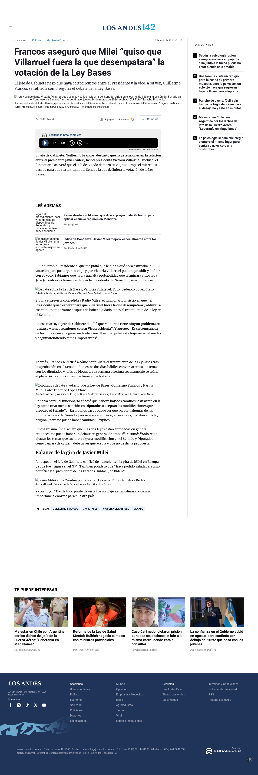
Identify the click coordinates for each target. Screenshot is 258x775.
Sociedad (76, 705)
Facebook (10, 705)
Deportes (75, 715)
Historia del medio (220, 699)
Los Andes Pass (172, 689)
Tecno (120, 710)
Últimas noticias (80, 689)
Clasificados (170, 699)
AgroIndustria (124, 705)
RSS (211, 694)
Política (36, 40)
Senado (138, 508)
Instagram (19, 705)
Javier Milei (90, 508)
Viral (119, 715)
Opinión (121, 689)
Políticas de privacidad (223, 689)
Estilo (119, 699)
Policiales (76, 710)
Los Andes (20, 40)
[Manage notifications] (250, 759)
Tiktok (27, 705)
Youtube (44, 705)
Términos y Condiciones (223, 684)
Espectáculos (78, 720)
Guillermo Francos (65, 508)
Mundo (120, 684)
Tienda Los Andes (174, 694)
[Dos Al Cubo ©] (223, 753)
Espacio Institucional (129, 720)
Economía (76, 699)
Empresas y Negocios (129, 694)
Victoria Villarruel (116, 508)
